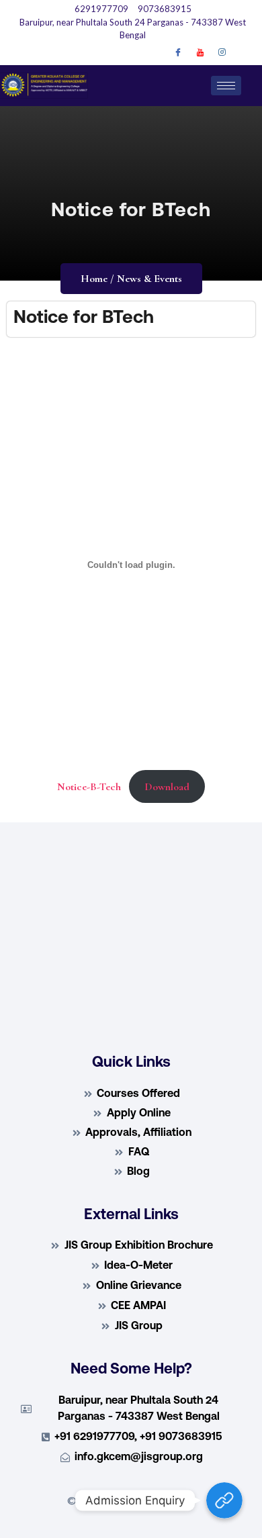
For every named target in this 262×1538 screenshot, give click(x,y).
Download (166, 787)
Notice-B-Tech (89, 787)
